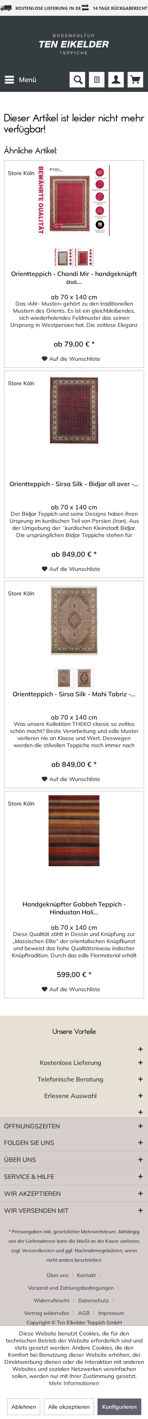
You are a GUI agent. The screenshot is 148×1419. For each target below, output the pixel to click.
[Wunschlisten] (97, 80)
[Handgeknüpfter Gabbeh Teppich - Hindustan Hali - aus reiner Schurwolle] (74, 830)
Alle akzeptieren (69, 1406)
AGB (84, 1313)
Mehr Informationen (74, 1383)
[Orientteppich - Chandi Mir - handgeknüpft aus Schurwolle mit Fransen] (74, 200)
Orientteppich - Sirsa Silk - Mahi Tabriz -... (74, 694)
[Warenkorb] (135, 80)
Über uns (57, 1275)
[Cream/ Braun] (63, 257)
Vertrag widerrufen (46, 1313)
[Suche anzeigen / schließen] (77, 80)
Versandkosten (38, 1250)
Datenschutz (93, 1300)
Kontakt (86, 1275)
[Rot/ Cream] (84, 257)
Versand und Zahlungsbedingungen (71, 1288)
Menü (27, 79)
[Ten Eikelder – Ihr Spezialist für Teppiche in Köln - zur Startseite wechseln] (74, 44)
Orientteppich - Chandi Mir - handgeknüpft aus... (74, 277)
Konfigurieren (119, 1406)
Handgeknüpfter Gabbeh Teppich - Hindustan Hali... (74, 908)
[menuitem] (20, 80)
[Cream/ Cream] (63, 678)
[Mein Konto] (116, 80)
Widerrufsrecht (51, 1300)
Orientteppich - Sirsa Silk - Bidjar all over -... (74, 484)
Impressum (111, 1313)
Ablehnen (23, 1406)
